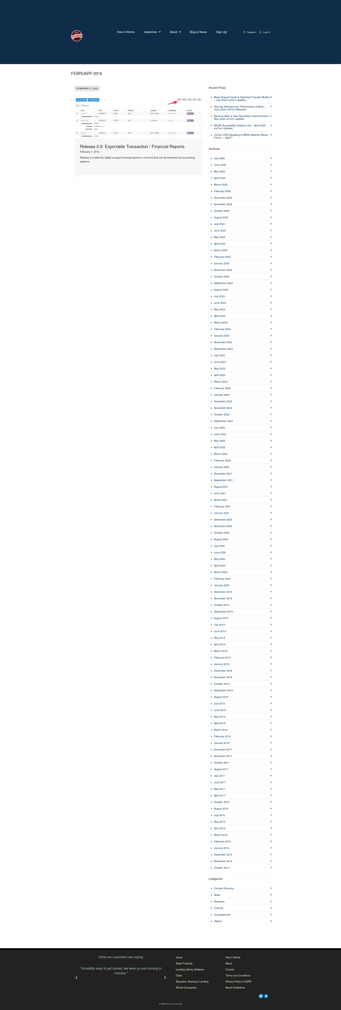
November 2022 (223, 408)
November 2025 (223, 204)
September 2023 (223, 348)
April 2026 (219, 178)
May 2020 (219, 559)
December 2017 (223, 749)
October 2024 (221, 276)
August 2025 (221, 217)
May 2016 (219, 821)
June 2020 (220, 552)
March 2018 (221, 729)
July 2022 (219, 427)
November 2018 (223, 677)
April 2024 (219, 316)
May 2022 (219, 440)
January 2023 (221, 394)
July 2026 (219, 158)
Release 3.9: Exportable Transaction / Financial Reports (132, 146)
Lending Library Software (190, 969)
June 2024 (220, 302)
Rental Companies (186, 987)
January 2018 (221, 743)
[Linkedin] (266, 996)
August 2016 (221, 808)
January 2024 (221, 335)
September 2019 (223, 611)
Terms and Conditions (238, 975)
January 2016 (221, 848)
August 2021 (221, 486)
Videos (218, 921)
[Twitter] (261, 996)
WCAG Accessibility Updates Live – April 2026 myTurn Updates (240, 127)
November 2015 (223, 861)
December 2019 (223, 592)
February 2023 (222, 388)
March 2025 (221, 250)
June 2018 (220, 710)
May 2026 (219, 171)
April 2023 (219, 375)
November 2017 (223, 756)
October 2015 (221, 867)
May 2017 (219, 789)
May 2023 (219, 368)
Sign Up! (221, 32)
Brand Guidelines (235, 987)
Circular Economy (224, 888)
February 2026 (222, 191)
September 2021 (223, 480)
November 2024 (223, 270)
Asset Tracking (184, 963)
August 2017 (221, 769)
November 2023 (223, 342)
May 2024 (219, 309)
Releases (219, 901)
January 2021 (221, 513)
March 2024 (221, 322)
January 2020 (221, 585)
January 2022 (221, 467)
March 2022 (221, 454)
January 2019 (221, 664)
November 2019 (223, 598)
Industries (150, 32)
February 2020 (222, 578)
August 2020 (221, 539)
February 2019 (222, 657)
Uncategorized (222, 914)
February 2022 (222, 460)
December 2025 (223, 197)
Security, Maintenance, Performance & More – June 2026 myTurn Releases (240, 108)
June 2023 (220, 362)
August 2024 (221, 289)
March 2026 (221, 184)
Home (179, 957)
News (217, 895)
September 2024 (223, 283)
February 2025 (222, 256)
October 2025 (221, 211)
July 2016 (219, 815)
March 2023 (221, 381)
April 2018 (219, 723)
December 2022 (223, 401)
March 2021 (221, 500)
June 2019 (220, 631)
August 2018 (221, 697)
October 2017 (221, 762)
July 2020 (219, 546)
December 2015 (223, 854)
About (173, 32)
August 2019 (221, 618)
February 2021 (222, 506)
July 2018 (219, 703)
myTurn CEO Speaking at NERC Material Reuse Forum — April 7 (241, 136)
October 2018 (221, 683)
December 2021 (223, 473)
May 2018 (219, 716)
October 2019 (221, 605)
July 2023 (219, 355)
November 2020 (223, 526)
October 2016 (221, 802)
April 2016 (219, 828)
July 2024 (219, 296)
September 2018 (223, 690)
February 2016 (222, 841)
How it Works (126, 32)
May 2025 (219, 237)
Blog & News (198, 32)
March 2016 (221, 835)
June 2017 (220, 782)
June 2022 (220, 434)
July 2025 (219, 224)
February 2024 (222, 329)
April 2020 (219, 565)
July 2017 (219, 775)
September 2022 (223, 421)
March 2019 (221, 651)
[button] (76, 977)
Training (218, 908)
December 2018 (223, 670)
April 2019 (219, 644)
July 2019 (219, 624)
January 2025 (221, 263)
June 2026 (220, 165)
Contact (230, 969)
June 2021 (220, 493)
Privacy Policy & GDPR (238, 981)
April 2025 (219, 243)
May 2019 (219, 637)
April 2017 (219, 795)
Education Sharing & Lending (192, 981)
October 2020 (221, 532)
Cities (179, 975)
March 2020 (221, 572)
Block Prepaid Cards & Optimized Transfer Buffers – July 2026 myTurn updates (242, 98)
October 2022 (221, 414)
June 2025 (220, 230)
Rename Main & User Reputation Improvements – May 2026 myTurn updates (242, 117)
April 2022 (219, 447)
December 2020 (223, 519)
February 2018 (222, 736)
